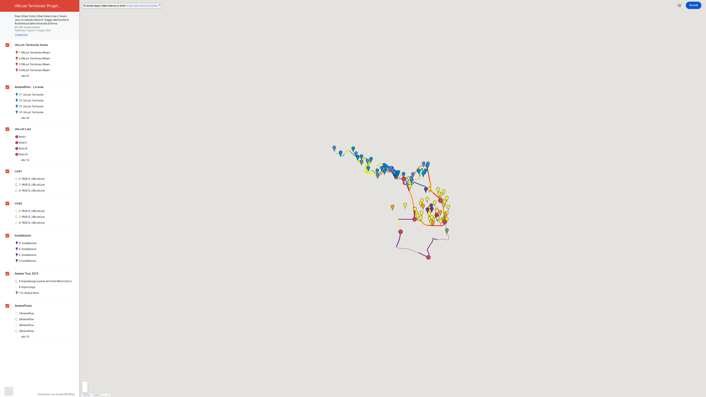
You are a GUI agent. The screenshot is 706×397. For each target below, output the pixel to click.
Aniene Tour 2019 (26, 273)
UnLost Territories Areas (31, 45)
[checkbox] (74, 16)
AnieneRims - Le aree (29, 87)
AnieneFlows (23, 305)
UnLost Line (23, 129)
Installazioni (23, 235)
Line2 (18, 203)
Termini (86, 395)
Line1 (18, 171)
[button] (679, 5)
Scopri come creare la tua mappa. (142, 6)
